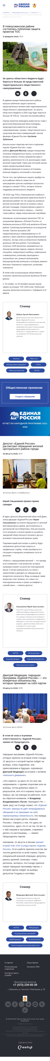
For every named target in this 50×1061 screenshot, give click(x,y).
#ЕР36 (37, 370)
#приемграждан (12, 659)
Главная (6, 12)
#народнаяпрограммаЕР (25, 933)
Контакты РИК (33, 967)
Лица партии (32, 963)
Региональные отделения (11, 968)
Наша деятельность (20, 12)
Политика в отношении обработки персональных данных (25, 1032)
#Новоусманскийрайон (16, 364)
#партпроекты (35, 939)
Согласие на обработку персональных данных (25, 1035)
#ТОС (38, 364)
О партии (9, 963)
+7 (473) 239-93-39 (25, 984)
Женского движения (14, 775)
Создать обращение (25, 396)
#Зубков (16, 359)
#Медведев (33, 928)
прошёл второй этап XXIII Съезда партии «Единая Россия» (24, 845)
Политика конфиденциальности (25, 1029)
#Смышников (33, 653)
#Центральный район (25, 665)
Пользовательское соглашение (25, 1027)
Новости (34, 12)
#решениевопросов (35, 659)
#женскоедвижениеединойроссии (25, 945)
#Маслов (34, 359)
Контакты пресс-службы (12, 974)
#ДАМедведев (15, 939)
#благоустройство (16, 370)
